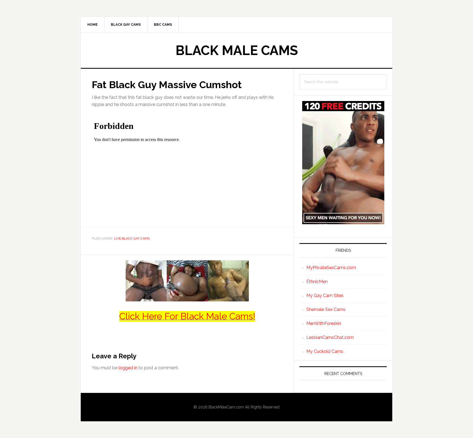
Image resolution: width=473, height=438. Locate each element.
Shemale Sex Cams (325, 309)
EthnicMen (317, 281)
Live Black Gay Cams (132, 238)
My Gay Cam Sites (325, 295)
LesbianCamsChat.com (330, 337)
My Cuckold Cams (324, 351)
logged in (128, 367)
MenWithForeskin (323, 323)
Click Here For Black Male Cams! (187, 316)
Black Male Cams (236, 50)
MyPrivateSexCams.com (331, 267)
